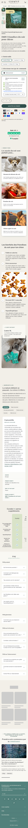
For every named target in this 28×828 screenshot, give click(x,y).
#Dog (3, 773)
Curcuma (5, 413)
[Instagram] (8, 799)
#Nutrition (9, 773)
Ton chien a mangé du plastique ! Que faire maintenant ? (13, 763)
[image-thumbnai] (3, 10)
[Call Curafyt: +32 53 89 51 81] (14, 802)
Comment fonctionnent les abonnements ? (12, 91)
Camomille (6, 407)
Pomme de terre (19, 410)
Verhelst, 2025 (8, 466)
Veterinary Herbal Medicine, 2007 (13, 464)
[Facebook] (4, 799)
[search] (5, 2)
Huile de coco (13, 413)
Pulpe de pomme (14, 407)
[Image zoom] (16, 18)
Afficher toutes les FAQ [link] (13, 558)
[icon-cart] (24, 2)
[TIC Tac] (12, 799)
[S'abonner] (24, 793)
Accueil (4, 6)
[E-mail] (23, 799)
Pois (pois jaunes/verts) (9, 410)
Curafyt (16, 825)
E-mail (3, 793)
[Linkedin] (19, 799)
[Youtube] (15, 799)
